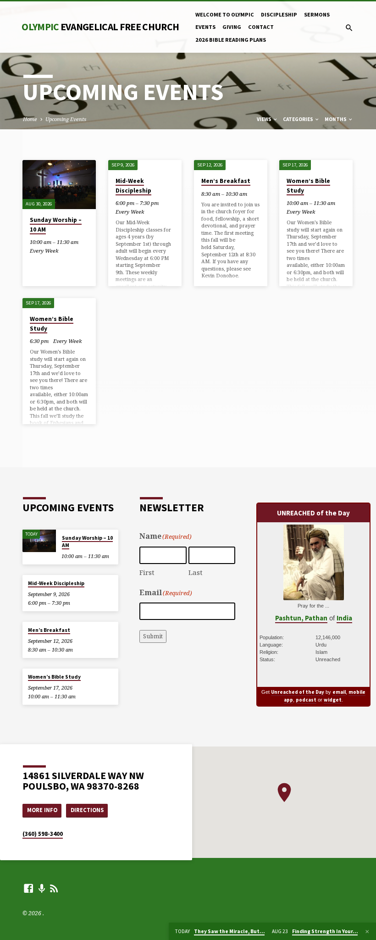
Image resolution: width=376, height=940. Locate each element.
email (339, 692)
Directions (87, 810)
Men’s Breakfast (225, 181)
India (344, 618)
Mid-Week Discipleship (133, 185)
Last (195, 572)
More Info (42, 810)
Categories (298, 119)
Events (205, 26)
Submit (153, 636)
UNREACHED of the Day (313, 513)
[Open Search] (349, 28)
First (147, 572)
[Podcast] (42, 888)
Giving (231, 26)
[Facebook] (28, 888)
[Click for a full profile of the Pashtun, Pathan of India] (313, 595)
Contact (261, 26)
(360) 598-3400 (42, 834)
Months (336, 119)
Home (30, 119)
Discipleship (279, 14)
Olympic (100, 27)
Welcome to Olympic (224, 14)
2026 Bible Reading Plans (230, 39)
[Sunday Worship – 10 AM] (59, 184)
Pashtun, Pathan (301, 618)
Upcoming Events (65, 119)
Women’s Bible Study (54, 677)
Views (264, 119)
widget (333, 700)
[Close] (367, 931)
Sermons (317, 14)
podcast (306, 700)
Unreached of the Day (297, 692)
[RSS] (54, 888)
